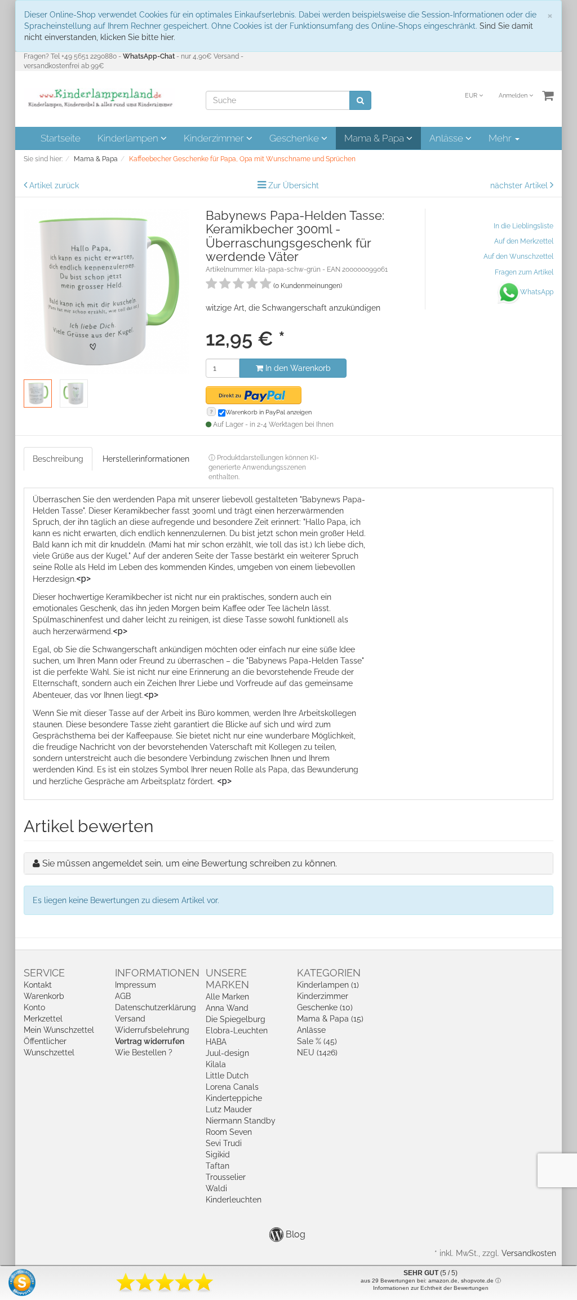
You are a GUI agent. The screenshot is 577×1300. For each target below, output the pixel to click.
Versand (130, 1018)
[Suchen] (360, 100)
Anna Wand (227, 1007)
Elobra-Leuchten (237, 1030)
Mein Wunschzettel (59, 1029)
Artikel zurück (54, 185)
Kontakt (38, 984)
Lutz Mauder (229, 1109)
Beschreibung (58, 458)
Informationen (157, 973)
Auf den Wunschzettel (518, 256)
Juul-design (227, 1053)
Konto (34, 1007)
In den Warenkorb (297, 368)
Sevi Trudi (224, 1143)
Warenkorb (44, 996)
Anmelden (514, 95)
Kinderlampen (129, 138)
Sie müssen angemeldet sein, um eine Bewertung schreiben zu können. (189, 863)
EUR (472, 95)
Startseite (61, 138)
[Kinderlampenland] (99, 98)
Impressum (135, 984)
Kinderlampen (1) (328, 984)
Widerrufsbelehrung (152, 1029)
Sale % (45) (317, 1041)
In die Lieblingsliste (523, 226)
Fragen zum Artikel (524, 272)
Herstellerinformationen (146, 458)
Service (44, 973)
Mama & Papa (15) (330, 1018)
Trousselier (226, 1177)
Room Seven (229, 1132)
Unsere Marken (227, 979)
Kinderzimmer (215, 138)
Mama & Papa (375, 138)
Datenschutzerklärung (155, 1007)
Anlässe (447, 138)
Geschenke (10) (325, 1007)
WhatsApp (536, 292)
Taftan (217, 1165)
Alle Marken (227, 996)
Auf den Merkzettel (523, 241)
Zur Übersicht (293, 185)
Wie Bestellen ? (143, 1052)
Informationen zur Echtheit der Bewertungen (431, 1288)
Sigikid (218, 1154)
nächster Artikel (520, 185)
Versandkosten (528, 1253)
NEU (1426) (317, 1052)
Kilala (216, 1064)
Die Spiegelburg (235, 1019)
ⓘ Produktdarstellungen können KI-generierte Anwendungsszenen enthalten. (263, 467)
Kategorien (329, 973)
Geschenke (295, 138)
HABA (216, 1041)
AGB (123, 996)
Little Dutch (227, 1075)
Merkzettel (43, 1018)
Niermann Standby (241, 1120)
